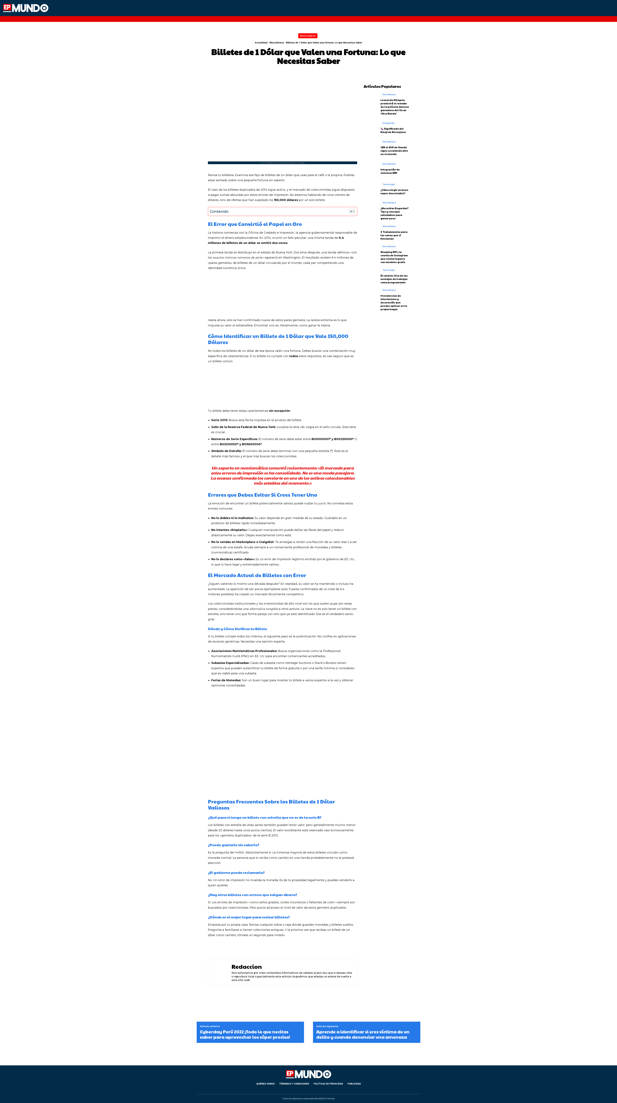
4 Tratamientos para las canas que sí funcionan (393, 235)
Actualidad (261, 42)
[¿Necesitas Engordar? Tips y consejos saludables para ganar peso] (370, 209)
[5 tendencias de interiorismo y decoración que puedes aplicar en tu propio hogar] (370, 296)
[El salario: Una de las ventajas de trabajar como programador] (370, 276)
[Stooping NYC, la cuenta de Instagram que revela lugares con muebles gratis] (370, 252)
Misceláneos (308, 35)
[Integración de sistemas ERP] (370, 168)
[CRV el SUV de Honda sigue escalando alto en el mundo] (370, 148)
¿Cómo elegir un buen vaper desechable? (394, 191)
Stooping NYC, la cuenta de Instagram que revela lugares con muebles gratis (394, 257)
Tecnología (389, 184)
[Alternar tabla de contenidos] (350, 211)
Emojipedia (389, 123)
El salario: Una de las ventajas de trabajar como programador (394, 279)
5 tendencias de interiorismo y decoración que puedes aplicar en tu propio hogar (393, 302)
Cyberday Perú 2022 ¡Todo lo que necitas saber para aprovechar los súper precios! (245, 1034)
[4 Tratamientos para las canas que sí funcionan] (370, 232)
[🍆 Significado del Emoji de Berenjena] (370, 127)
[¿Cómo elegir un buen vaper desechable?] (370, 188)
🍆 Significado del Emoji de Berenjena (393, 130)
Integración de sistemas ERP (390, 171)
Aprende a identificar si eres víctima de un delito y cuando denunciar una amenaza (363, 1034)
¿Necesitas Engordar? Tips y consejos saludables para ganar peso (394, 213)
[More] (298, 947)
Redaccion (247, 966)
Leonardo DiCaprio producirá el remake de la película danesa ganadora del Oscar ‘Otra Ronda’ (394, 106)
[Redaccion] (219, 972)
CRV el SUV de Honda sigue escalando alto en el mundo (394, 151)
